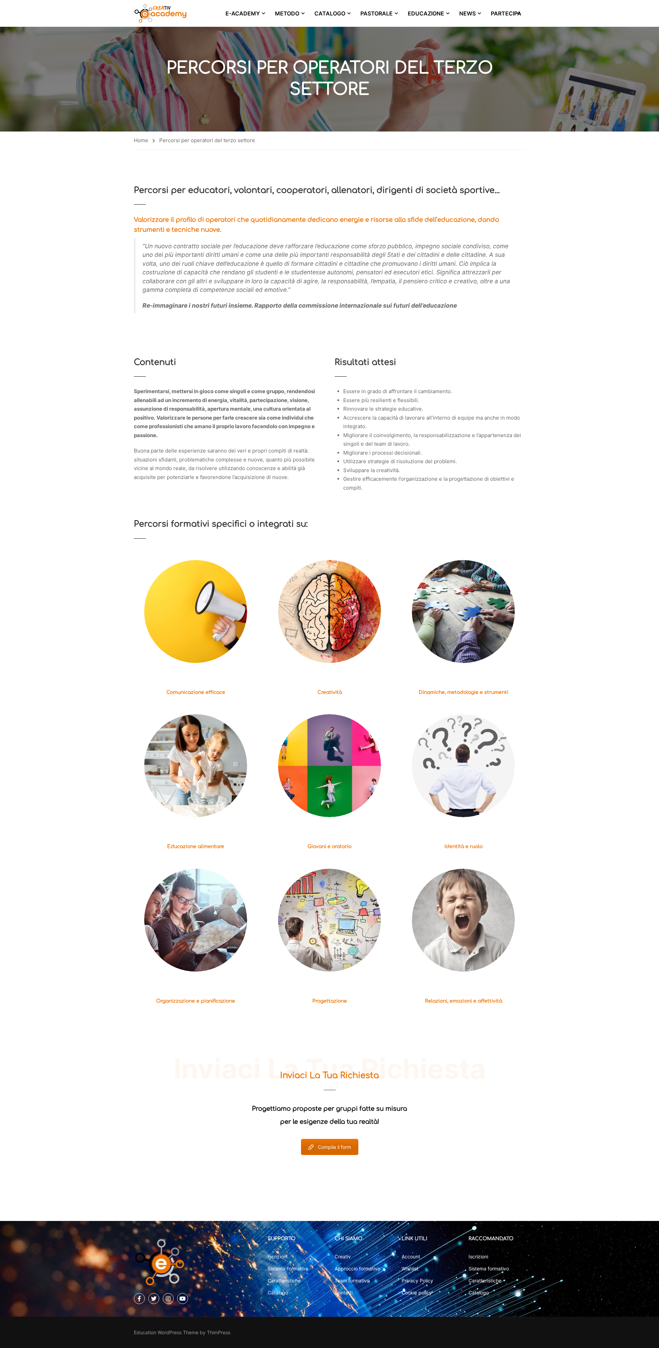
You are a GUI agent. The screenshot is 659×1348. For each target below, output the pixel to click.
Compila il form (334, 1147)
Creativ (343, 1256)
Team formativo (352, 1280)
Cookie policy (417, 1292)
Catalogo (329, 13)
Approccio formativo (357, 1268)
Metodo (287, 13)
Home (141, 140)
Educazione (426, 13)
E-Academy (243, 13)
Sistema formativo (288, 1268)
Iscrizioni (277, 1256)
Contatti (343, 1292)
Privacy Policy (417, 1280)
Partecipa (506, 13)
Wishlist (410, 1268)
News (467, 13)
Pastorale (376, 13)
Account (411, 1256)
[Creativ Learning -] (160, 13)
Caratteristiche (284, 1280)
